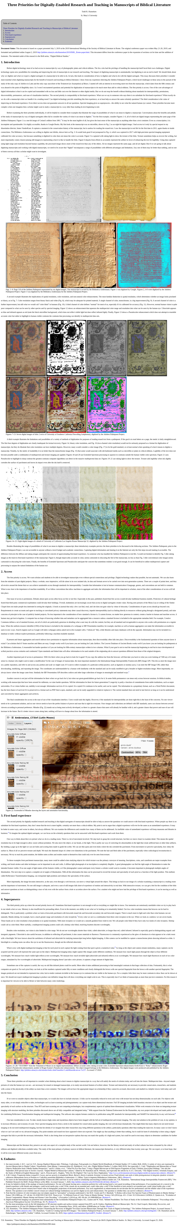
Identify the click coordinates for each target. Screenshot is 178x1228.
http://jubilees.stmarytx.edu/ (21, 1211)
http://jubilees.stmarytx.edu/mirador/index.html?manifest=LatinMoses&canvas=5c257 (53, 1070)
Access (7, 33)
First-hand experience (13, 35)
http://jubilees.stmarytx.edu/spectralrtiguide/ (140, 1211)
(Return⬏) (171, 1173)
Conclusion (9, 39)
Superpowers (10, 37)
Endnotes (8, 41)
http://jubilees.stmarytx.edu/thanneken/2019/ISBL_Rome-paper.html (63, 52)
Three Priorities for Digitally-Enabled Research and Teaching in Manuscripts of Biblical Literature (40, 28)
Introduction (9, 30)
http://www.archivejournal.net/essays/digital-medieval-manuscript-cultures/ (137, 1173)
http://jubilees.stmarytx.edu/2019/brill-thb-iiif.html (90, 1182)
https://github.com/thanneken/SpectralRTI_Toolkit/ (82, 1213)
